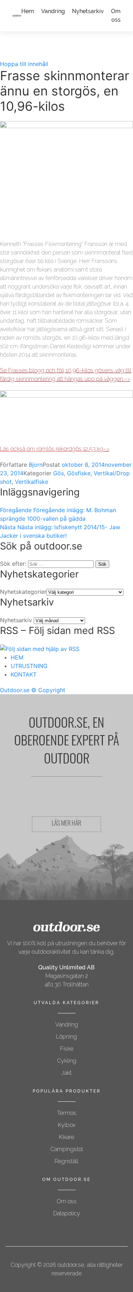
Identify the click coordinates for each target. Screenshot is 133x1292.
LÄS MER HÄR (66, 824)
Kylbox (67, 1125)
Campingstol (66, 1149)
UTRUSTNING (29, 665)
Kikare (66, 1137)
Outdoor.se (14, 690)
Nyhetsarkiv (88, 11)
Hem (27, 11)
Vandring (53, 11)
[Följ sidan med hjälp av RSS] (39, 648)
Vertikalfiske (31, 481)
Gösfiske (78, 473)
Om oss (67, 1201)
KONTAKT (24, 674)
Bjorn (36, 464)
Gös (58, 473)
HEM (17, 657)
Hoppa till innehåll (24, 63)
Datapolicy (66, 1213)
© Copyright (48, 690)
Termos (66, 1113)
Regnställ (66, 1161)
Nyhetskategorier (23, 591)
